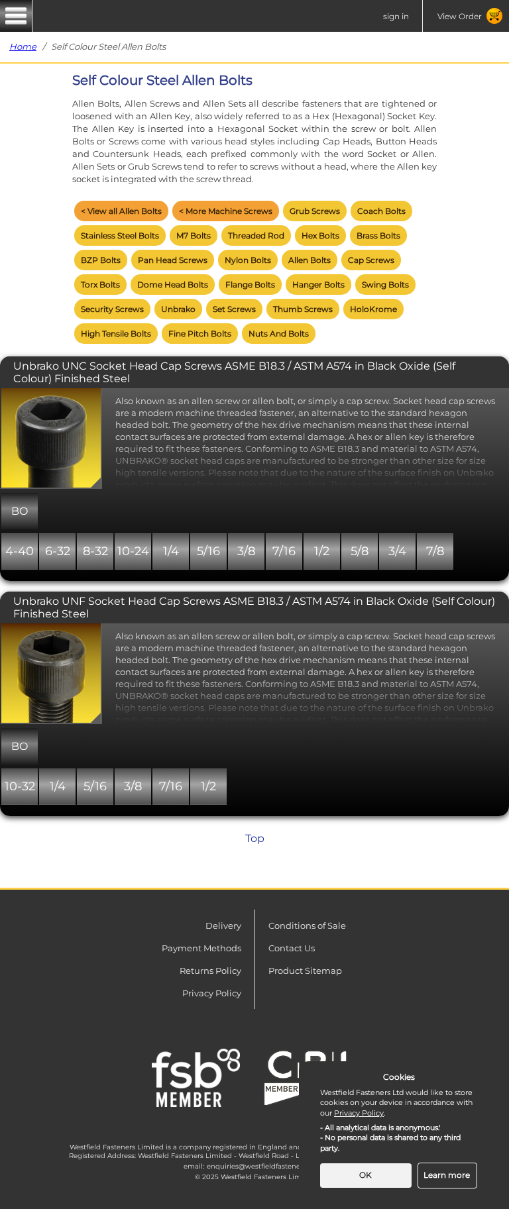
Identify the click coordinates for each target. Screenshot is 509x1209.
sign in (396, 16)
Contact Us (291, 948)
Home (22, 46)
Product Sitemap (305, 970)
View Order (459, 16)
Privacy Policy (211, 993)
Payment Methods (201, 948)
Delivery (223, 925)
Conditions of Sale (307, 925)
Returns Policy (210, 970)
